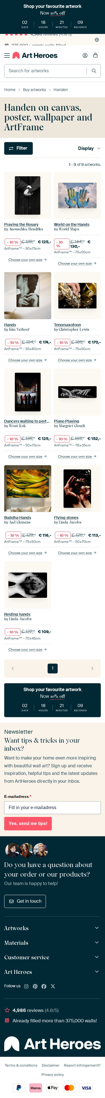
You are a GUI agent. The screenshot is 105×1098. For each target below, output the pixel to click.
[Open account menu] (85, 55)
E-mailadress (17, 796)
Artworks (16, 928)
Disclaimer (51, 1065)
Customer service (26, 957)
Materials (16, 943)
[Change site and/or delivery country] (97, 40)
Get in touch (29, 901)
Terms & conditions (21, 1065)
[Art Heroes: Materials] (97, 942)
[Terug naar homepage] (35, 55)
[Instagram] (26, 986)
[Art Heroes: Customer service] (97, 957)
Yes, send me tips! (28, 823)
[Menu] (7, 55)
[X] (53, 986)
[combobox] (45, 70)
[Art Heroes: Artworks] (97, 928)
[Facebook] (44, 986)
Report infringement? (82, 1065)
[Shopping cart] (95, 55)
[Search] (93, 70)
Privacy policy (52, 1074)
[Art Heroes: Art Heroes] (97, 971)
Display (86, 148)
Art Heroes (18, 972)
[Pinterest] (35, 986)
